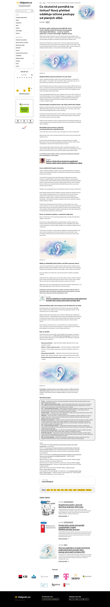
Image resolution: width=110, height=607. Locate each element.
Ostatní (18, 33)
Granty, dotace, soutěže (22, 42)
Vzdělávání (18, 55)
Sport (17, 25)
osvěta (66, 489)
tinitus (48, 489)
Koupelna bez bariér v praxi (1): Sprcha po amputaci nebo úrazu (71, 506)
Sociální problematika (21, 17)
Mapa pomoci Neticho (46, 343)
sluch (55, 489)
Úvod (40, 2)
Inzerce (18, 50)
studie (58, 489)
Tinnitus (78, 459)
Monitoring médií (20, 45)
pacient (70, 489)
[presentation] (48, 508)
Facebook (18, 122)
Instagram (30, 122)
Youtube (24, 122)
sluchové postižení (81, 489)
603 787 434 (46, 599)
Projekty (18, 61)
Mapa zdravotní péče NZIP (47, 353)
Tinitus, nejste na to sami (49, 469)
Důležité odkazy (20, 58)
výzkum (74, 489)
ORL (51, 489)
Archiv (17, 66)
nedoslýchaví (88, 489)
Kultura (18, 28)
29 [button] (29, 88)
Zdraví (17, 20)
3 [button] (24, 90)
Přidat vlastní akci (25, 93)
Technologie (19, 30)
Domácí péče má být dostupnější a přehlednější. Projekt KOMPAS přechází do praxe (71, 527)
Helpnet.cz (26, 2)
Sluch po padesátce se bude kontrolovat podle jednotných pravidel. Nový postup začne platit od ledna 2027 (74, 550)
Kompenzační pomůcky (22, 53)
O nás (17, 63)
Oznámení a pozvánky (21, 40)
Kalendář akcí (24, 71)
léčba (62, 489)
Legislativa (18, 22)
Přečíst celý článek (63, 516)
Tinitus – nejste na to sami (68, 467)
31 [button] (17, 90)
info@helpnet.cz (55, 599)
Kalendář (18, 47)
